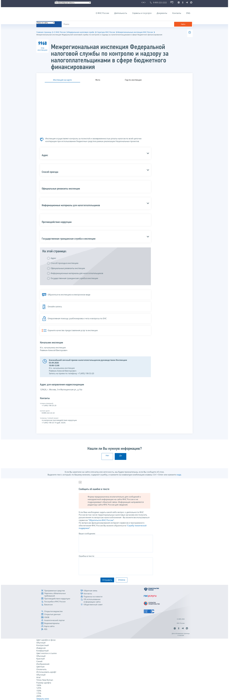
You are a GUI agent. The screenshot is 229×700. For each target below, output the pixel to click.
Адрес (53, 258)
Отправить (107, 580)
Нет (107, 455)
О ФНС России (102, 13)
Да (120, 455)
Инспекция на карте (62, 80)
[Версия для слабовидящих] (143, 2)
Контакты (176, 13)
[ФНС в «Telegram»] (187, 2)
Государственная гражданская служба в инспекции (74, 278)
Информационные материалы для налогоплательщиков (77, 273)
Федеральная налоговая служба (81, 32)
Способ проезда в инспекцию (64, 263)
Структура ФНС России (105, 32)
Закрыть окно (42, 698)
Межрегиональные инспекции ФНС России (135, 32)
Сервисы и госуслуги (141, 13)
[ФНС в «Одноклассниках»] (183, 2)
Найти (183, 24)
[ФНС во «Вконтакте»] (178, 2)
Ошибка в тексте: (86, 556)
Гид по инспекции (133, 80)
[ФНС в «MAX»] (191, 2)
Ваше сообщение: (87, 533)
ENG (188, 13)
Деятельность (120, 13)
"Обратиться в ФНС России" (101, 520)
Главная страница (43, 32)
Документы (162, 13)
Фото (97, 80)
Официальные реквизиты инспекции (68, 268)
